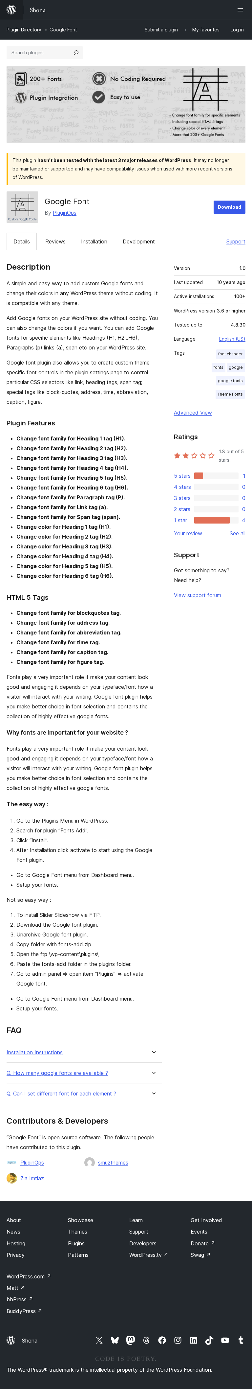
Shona (29, 1340)
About (14, 1220)
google (236, 367)
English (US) (232, 339)
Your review (188, 533)
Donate (203, 1243)
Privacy (16, 1255)
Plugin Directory (24, 29)
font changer (230, 353)
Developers (143, 1243)
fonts (218, 367)
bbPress (20, 1299)
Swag (201, 1255)
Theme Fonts (230, 394)
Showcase (80, 1220)
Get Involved (206, 1220)
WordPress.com (29, 1276)
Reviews (55, 241)
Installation (94, 241)
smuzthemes (113, 1162)
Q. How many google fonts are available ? (57, 1073)
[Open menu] (241, 10)
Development (139, 241)
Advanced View (193, 412)
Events (199, 1231)
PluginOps (64, 212)
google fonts (230, 380)
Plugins (76, 1243)
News (13, 1231)
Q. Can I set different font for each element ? (61, 1094)
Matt (16, 1288)
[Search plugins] (76, 52)
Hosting (16, 1243)
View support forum (197, 595)
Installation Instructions (35, 1052)
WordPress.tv (148, 1255)
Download (229, 207)
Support (235, 241)
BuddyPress (24, 1311)
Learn (136, 1220)
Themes (77, 1231)
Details (21, 241)
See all (237, 533)
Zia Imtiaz (32, 1178)
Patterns (78, 1255)
